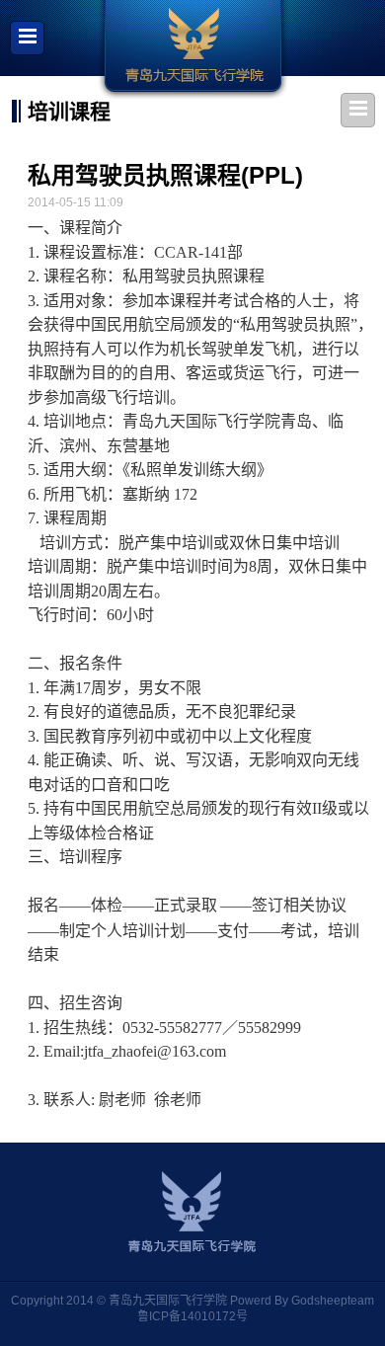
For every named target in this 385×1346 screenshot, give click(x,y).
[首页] (193, 50)
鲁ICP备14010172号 (192, 1316)
